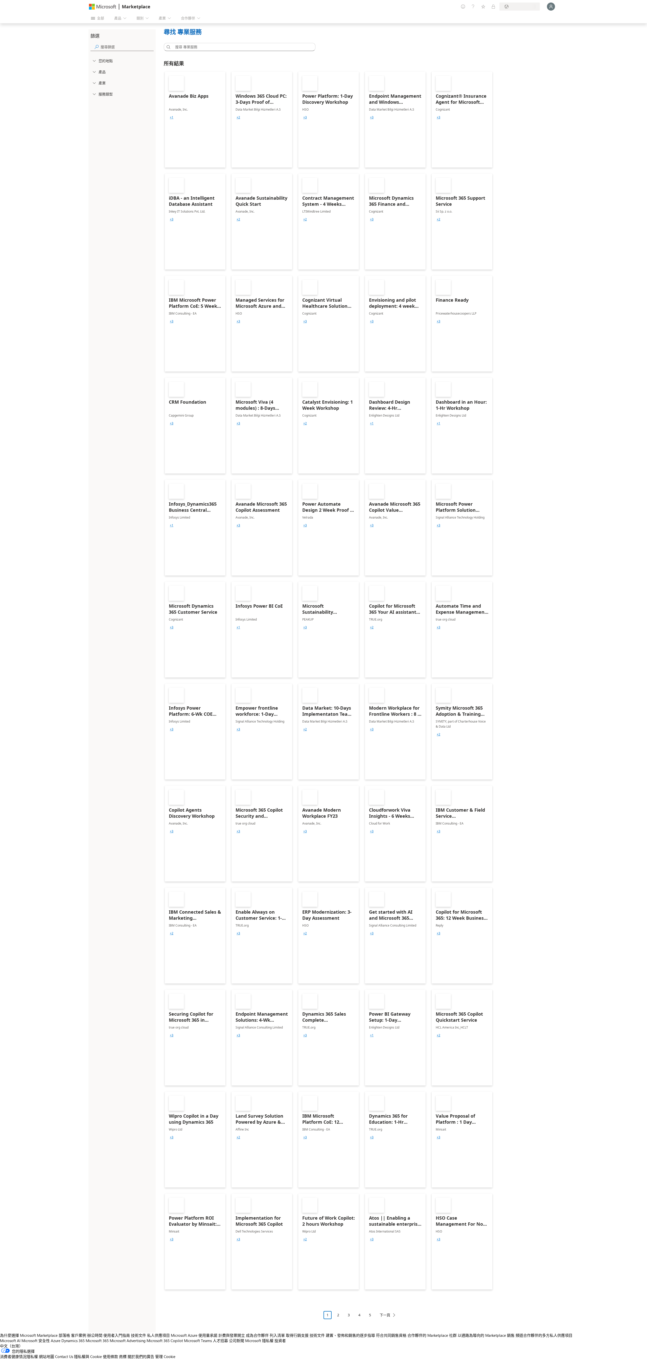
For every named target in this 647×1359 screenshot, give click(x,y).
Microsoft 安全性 (35, 1340)
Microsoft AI (10, 1340)
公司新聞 (236, 1340)
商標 (123, 1356)
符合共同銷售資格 (391, 1335)
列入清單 (277, 1335)
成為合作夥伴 (257, 1335)
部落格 (64, 1335)
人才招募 (220, 1340)
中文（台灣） (11, 1345)
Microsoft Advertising (128, 1340)
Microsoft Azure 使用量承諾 (194, 1335)
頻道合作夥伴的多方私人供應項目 (544, 1335)
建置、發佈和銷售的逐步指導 (350, 1335)
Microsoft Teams (198, 1340)
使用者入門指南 (116, 1335)
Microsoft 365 (97, 1340)
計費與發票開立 (231, 1335)
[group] (171, 117)
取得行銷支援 (297, 1335)
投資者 (280, 1340)
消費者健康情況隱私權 (19, 1356)
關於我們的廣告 (141, 1356)
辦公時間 (94, 1335)
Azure (55, 1340)
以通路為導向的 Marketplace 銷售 (486, 1335)
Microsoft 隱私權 (259, 1340)
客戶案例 (78, 1335)
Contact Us (64, 1356)
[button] (168, 47)
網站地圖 (46, 1356)
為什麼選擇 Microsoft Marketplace (29, 1335)
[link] (195, 120)
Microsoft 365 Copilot (165, 1340)
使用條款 (110, 1356)
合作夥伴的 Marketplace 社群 (432, 1335)
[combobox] (241, 47)
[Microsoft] (102, 7)
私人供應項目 (158, 1335)
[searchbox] (127, 46)
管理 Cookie (165, 1356)
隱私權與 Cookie (88, 1356)
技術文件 (138, 1335)
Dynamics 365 (73, 1340)
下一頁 (385, 1315)
